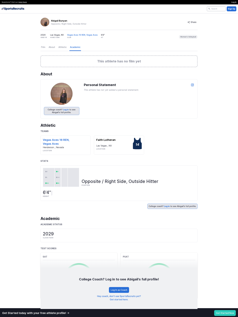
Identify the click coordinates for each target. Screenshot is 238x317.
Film (43, 47)
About (52, 47)
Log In (233, 2)
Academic (75, 47)
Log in (66, 109)
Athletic (62, 47)
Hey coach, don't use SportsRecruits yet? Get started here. (119, 298)
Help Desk (22, 2)
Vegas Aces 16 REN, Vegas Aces (82, 35)
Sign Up (231, 9)
